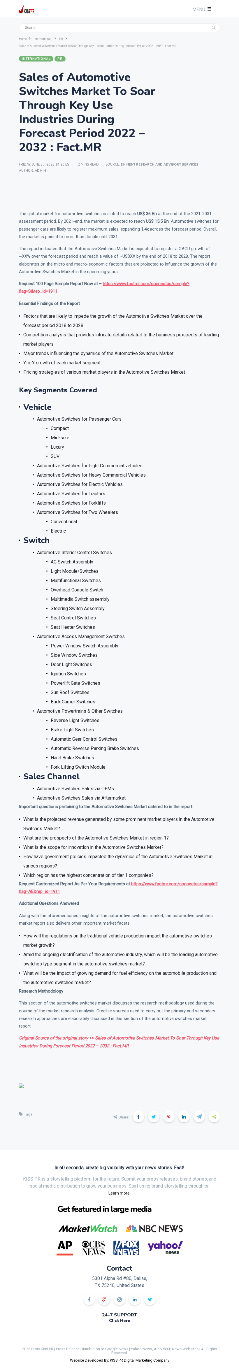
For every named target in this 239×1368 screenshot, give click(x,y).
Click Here (119, 1320)
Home (23, 39)
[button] (201, 9)
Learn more (119, 1193)
